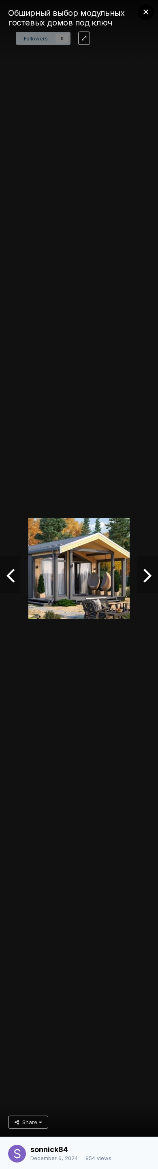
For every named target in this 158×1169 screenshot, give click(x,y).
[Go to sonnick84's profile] (17, 1154)
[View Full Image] (84, 38)
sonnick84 (49, 1149)
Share (29, 1122)
